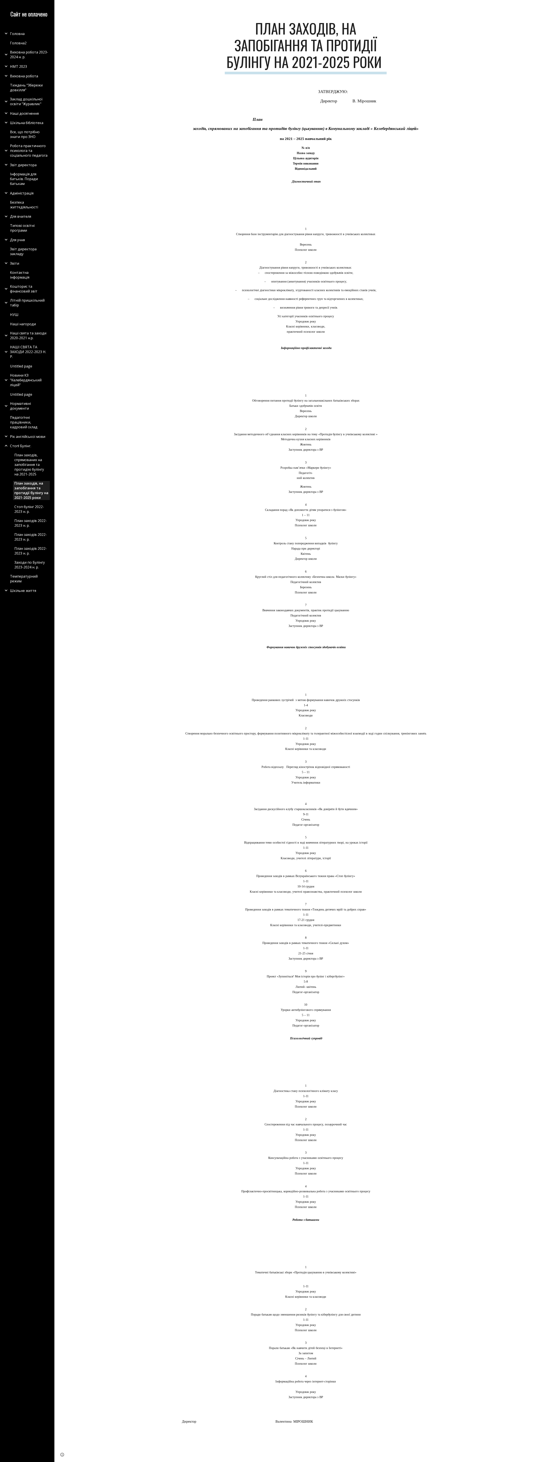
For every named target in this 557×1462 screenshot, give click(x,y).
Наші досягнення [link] (24, 113)
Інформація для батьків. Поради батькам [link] (24, 179)
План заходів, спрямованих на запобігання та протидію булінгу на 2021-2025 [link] (29, 465)
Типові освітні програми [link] (22, 228)
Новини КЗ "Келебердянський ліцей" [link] (26, 380)
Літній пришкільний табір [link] (27, 302)
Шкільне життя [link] (23, 590)
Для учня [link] (17, 240)
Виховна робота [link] (24, 76)
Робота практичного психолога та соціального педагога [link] (28, 150)
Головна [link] (17, 33)
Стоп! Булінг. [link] (20, 446)
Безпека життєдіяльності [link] (24, 204)
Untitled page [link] (21, 366)
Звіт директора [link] (23, 165)
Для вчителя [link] (20, 216)
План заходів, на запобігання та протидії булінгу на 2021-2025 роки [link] (31, 490)
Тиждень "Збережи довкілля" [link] (26, 87)
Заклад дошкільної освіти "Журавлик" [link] (26, 101)
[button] (552, 6)
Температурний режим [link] (24, 578)
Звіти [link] (14, 263)
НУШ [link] (14, 314)
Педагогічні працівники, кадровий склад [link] (23, 422)
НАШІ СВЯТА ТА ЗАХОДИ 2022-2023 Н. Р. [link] (28, 352)
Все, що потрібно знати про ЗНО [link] (25, 134)
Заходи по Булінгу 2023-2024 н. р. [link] (29, 565)
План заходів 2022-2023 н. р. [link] (30, 523)
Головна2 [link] (18, 43)
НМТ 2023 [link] (18, 66)
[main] (305, 47)
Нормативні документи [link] (20, 406)
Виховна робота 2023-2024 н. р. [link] (29, 54)
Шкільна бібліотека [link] (26, 122)
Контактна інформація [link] (19, 275)
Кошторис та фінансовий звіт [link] (23, 289)
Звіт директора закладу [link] (23, 251)
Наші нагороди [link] (23, 324)
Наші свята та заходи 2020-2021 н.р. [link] (28, 335)
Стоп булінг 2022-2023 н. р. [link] (29, 509)
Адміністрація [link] (22, 193)
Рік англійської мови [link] (27, 436)
